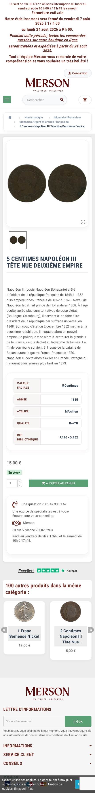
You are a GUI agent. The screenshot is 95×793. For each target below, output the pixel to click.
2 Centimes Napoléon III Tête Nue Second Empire (70, 636)
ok (80, 721)
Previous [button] (4, 630)
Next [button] (91, 630)
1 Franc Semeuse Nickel (24, 633)
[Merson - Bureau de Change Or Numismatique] (47, 85)
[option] (24, 630)
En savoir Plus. (24, 788)
